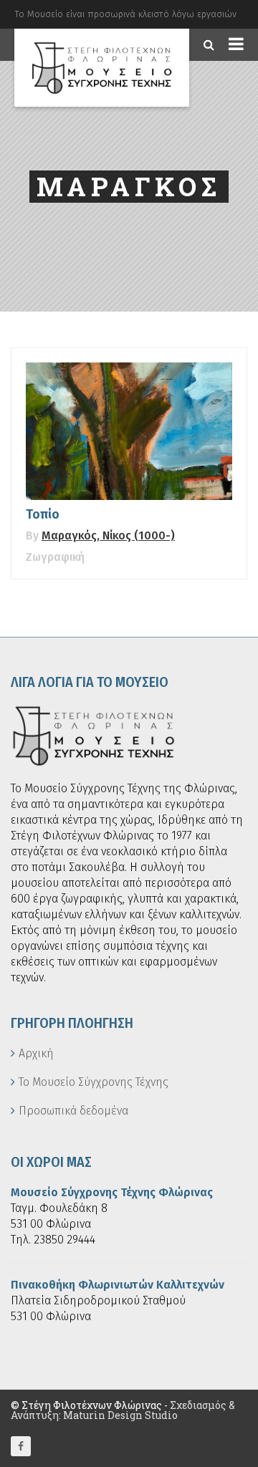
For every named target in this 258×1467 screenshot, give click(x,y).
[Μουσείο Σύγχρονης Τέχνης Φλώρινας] (101, 68)
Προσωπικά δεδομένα (73, 1110)
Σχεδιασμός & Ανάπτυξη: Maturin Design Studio (123, 1410)
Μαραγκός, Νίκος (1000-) (108, 535)
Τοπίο (42, 514)
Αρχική (36, 1053)
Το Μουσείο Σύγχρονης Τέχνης (93, 1082)
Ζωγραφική (55, 557)
